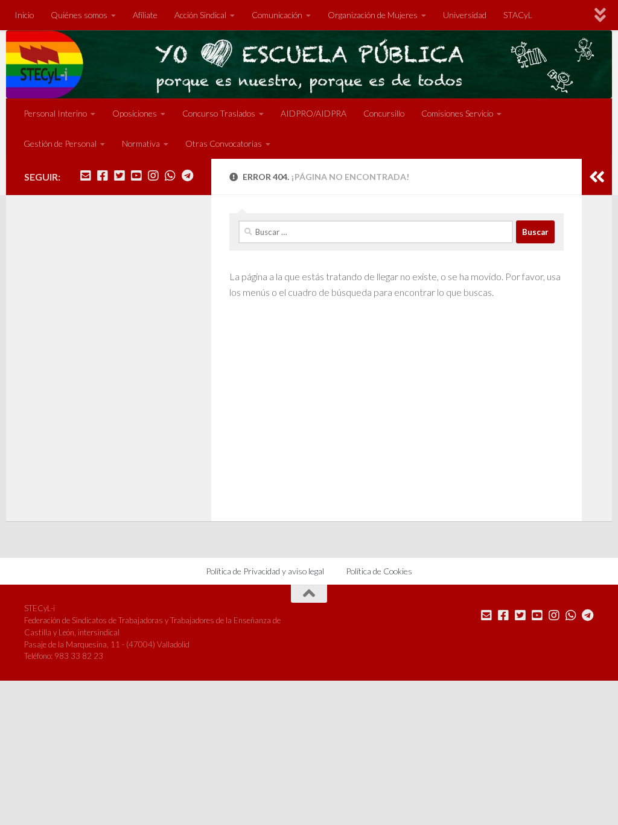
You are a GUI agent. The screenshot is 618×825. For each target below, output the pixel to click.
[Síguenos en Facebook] (103, 176)
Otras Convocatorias (223, 143)
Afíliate (145, 15)
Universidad (464, 15)
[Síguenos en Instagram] (153, 176)
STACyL (517, 15)
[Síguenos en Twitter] (119, 176)
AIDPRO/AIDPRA (313, 113)
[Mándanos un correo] (86, 176)
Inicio (24, 15)
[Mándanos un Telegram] (187, 176)
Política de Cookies (379, 571)
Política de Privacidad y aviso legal (265, 571)
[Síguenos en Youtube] (136, 176)
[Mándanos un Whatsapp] (170, 176)
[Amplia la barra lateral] (597, 177)
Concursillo (383, 113)
